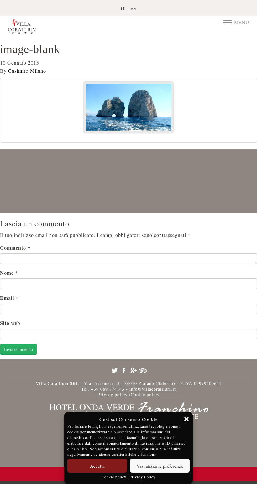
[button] (186, 419)
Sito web (10, 322)
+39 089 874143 (107, 389)
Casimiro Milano (27, 70)
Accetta (97, 466)
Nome (9, 272)
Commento (15, 247)
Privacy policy (112, 395)
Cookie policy (114, 476)
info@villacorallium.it (152, 389)
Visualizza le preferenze (160, 466)
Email (9, 297)
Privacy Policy (142, 476)
